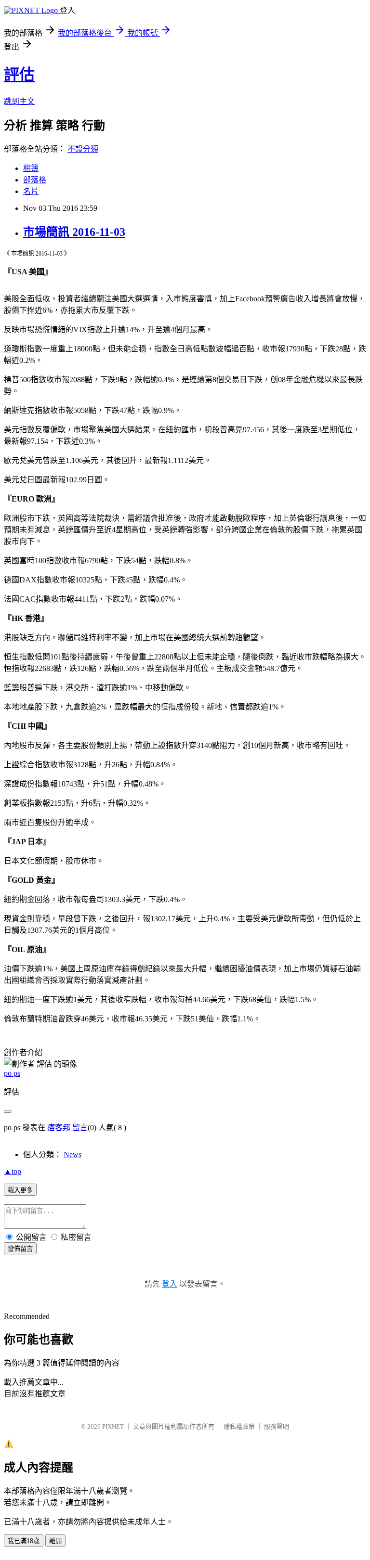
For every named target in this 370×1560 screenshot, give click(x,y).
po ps (12, 1073)
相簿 (31, 168)
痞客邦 (58, 1127)
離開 (55, 1541)
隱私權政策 (239, 1426)
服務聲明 (276, 1426)
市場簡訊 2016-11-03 (74, 232)
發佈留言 (20, 1248)
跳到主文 (19, 101)
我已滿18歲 (24, 1541)
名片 (31, 191)
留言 (80, 1127)
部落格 (34, 180)
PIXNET (113, 1426)
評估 (19, 74)
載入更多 (20, 1190)
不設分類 (82, 149)
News (72, 1154)
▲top (12, 1171)
